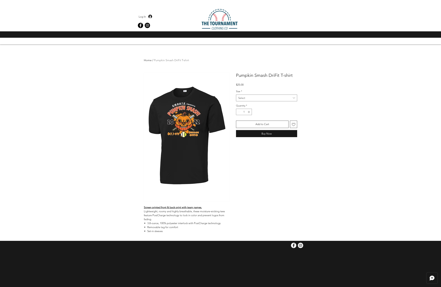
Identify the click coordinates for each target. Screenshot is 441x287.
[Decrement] (239, 112)
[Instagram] (147, 25)
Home (148, 60)
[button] (302, 35)
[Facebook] (140, 25)
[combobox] (266, 98)
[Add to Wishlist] (293, 124)
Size (239, 91)
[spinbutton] (244, 112)
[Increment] (249, 112)
